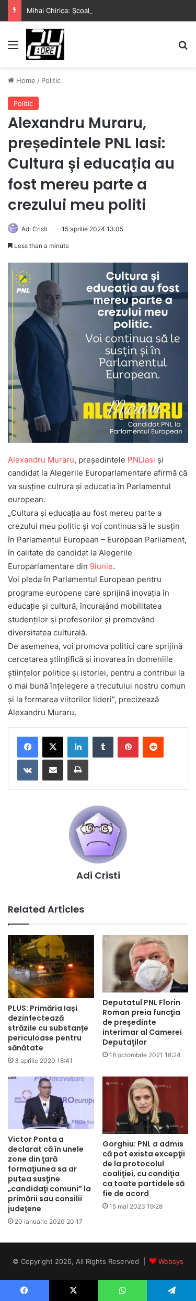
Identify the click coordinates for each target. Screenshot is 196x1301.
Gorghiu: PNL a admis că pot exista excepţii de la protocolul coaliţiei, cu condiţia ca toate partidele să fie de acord (143, 1169)
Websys (170, 1261)
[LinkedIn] (77, 747)
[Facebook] (27, 747)
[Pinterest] (128, 747)
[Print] (77, 770)
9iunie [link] (101, 566)
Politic (51, 80)
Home (25, 80)
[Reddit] (153, 747)
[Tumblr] (103, 747)
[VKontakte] (27, 770)
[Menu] (13, 48)
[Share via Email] (52, 770)
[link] (41, 460)
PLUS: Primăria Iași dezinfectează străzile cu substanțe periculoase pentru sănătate (48, 1028)
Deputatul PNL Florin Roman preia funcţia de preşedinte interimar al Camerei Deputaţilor (142, 1022)
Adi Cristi (34, 229)
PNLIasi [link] (141, 460)
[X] (52, 747)
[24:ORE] (45, 44)
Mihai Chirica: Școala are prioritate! (83, 10)
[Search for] (183, 48)
